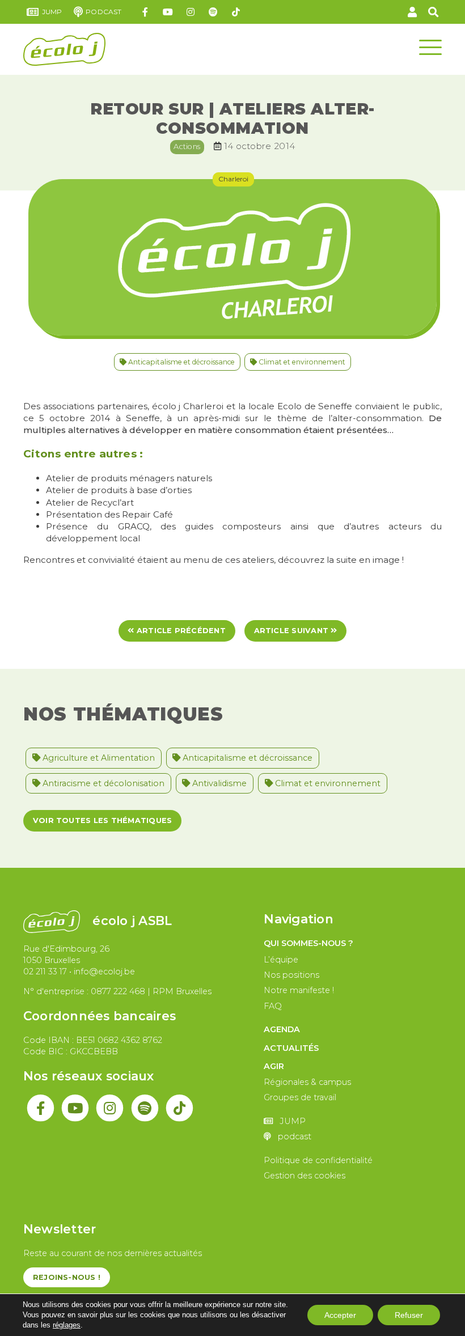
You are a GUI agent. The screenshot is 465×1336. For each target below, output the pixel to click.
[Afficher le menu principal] (430, 46)
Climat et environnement (301, 362)
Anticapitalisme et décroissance (180, 362)
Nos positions (291, 975)
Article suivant (292, 630)
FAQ (273, 1006)
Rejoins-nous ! (66, 1277)
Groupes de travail (300, 1097)
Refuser (409, 1315)
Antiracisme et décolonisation (102, 783)
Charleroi (233, 179)
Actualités (291, 1048)
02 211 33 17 (45, 971)
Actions (187, 146)
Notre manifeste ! (299, 990)
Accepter (340, 1315)
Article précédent (180, 630)
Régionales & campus (307, 1082)
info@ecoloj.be (104, 971)
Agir (274, 1066)
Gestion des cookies (304, 1175)
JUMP (52, 11)
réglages (67, 1325)
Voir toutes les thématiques (102, 820)
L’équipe (281, 960)
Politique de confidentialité (318, 1160)
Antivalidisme (218, 783)
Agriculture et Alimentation (97, 758)
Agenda (282, 1029)
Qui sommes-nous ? (308, 943)
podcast (103, 11)
